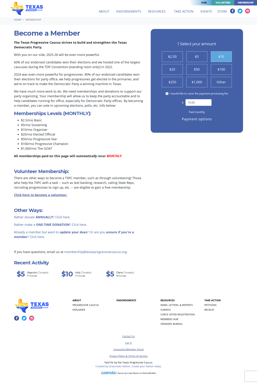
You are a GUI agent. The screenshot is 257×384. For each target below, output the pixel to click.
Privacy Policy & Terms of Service (128, 356)
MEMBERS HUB (169, 319)
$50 (197, 69)
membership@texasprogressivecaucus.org (95, 252)
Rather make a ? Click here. (50, 224)
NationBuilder (149, 373)
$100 (221, 69)
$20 (172, 69)
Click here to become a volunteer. (40, 195)
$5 (197, 56)
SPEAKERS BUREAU (171, 324)
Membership (246, 2)
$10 (221, 56)
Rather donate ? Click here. (42, 217)
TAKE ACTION (212, 300)
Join (203, 2)
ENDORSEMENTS (126, 300)
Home (17, 19)
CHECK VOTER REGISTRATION (177, 314)
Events (206, 11)
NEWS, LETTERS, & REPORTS (176, 305)
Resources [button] (157, 11)
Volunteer (223, 2)
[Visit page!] (233, 11)
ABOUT (77, 300)
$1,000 (197, 82)
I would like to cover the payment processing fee (199, 93)
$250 (172, 82)
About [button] (104, 11)
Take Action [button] (184, 11)
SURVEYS (165, 309)
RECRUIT (209, 309)
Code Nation (133, 373)
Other (221, 82)
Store (222, 11)
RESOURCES (167, 300)
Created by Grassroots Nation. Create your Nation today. (128, 366)
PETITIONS (210, 305)
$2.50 (172, 56)
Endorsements (128, 11)
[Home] (26, 8)
